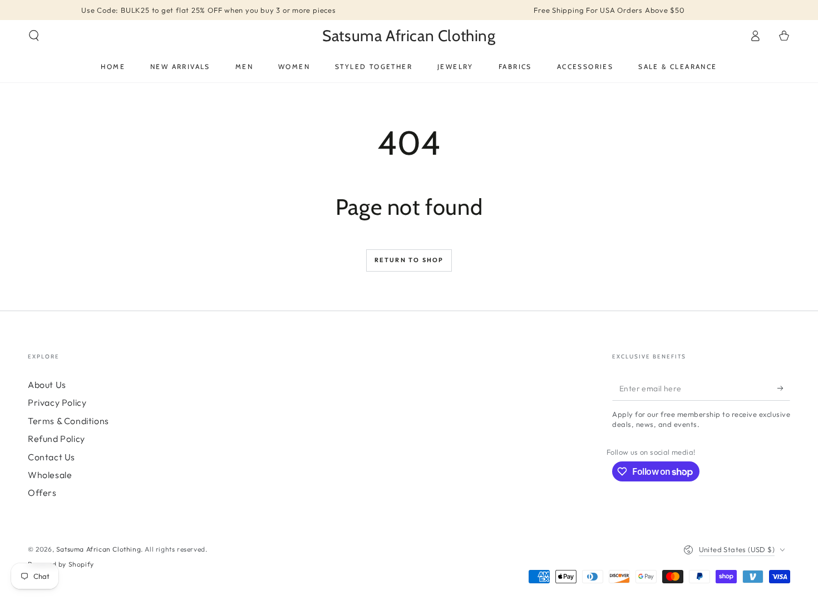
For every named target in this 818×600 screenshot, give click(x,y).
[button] (33, 35)
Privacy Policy (57, 402)
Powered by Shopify (61, 564)
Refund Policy (56, 438)
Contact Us (51, 457)
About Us (47, 384)
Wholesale (50, 474)
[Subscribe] (783, 388)
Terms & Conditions (68, 420)
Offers (42, 492)
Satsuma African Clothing (98, 549)
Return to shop (409, 260)
